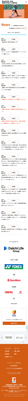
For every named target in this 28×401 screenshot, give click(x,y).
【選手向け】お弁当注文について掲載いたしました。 (13, 99)
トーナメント (8, 348)
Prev (2, 337)
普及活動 (7, 354)
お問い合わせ (14, 323)
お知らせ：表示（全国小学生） (14, 32)
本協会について (8, 356)
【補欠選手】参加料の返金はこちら (9, 42)
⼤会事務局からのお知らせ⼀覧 (16, 28)
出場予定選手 (8, 149)
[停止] (23, 342)
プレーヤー (17, 348)
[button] (26, 2)
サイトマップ (10, 362)
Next (25, 337)
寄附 (15, 354)
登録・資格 (17, 351)
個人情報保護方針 (14, 365)
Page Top (26, 328)
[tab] (14, 33)
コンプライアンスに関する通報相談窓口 (14, 368)
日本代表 (7, 351)
